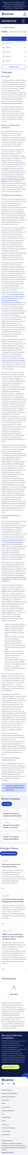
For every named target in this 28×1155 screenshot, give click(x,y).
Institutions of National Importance (13, 540)
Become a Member (9, 1067)
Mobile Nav (24, 14)
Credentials (8, 43)
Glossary (7, 61)
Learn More (6, 804)
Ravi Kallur (14, 994)
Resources (8, 56)
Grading (7, 52)
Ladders (7, 47)
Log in (3, 1120)
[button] (14, 67)
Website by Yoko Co (8, 1152)
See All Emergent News (9, 853)
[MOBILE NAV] (24, 14)
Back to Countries (9, 27)
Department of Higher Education (12, 103)
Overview (5, 38)
